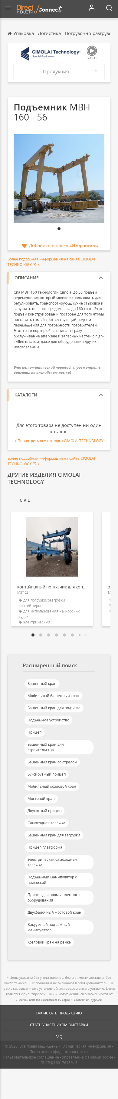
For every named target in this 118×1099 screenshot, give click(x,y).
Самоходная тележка (46, 822)
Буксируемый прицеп (47, 774)
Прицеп (34, 732)
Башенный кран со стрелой (52, 762)
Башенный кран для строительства (46, 747)
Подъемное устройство (48, 720)
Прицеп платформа (45, 847)
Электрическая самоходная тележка (52, 862)
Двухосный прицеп (44, 810)
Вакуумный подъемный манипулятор (49, 927)
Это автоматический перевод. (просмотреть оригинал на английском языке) (57, 370)
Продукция (56, 71)
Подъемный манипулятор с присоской (52, 879)
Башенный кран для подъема (54, 707)
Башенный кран (42, 683)
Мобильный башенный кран (53, 695)
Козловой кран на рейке (49, 942)
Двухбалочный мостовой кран (54, 912)
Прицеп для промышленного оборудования (54, 897)
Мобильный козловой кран (52, 786)
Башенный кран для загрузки (54, 835)
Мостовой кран (41, 798)
